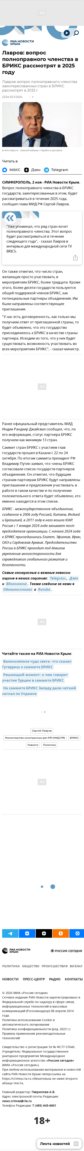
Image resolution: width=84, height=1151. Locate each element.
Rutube (44, 590)
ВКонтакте (16, 584)
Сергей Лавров (42, 730)
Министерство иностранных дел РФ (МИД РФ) (35, 737)
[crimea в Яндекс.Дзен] (44, 933)
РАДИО (55, 979)
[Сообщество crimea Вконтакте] (27, 933)
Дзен (74, 578)
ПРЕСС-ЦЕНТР (34, 979)
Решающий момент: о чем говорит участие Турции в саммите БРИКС (35, 678)
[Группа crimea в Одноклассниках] (61, 933)
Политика (49, 744)
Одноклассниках (17, 590)
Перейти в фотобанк (51, 150)
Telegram (57, 578)
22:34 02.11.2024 (12, 96)
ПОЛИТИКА (11, 966)
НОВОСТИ (10, 979)
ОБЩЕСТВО (30, 966)
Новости (33, 744)
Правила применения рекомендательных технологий (33, 1036)
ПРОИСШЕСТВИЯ (55, 966)
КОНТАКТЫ (74, 979)
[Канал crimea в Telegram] (10, 933)
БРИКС (74, 737)
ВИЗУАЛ (76, 966)
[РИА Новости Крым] (17, 43)
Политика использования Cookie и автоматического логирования (28, 1022)
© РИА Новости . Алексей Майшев (20, 150)
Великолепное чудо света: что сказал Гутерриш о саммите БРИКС (37, 664)
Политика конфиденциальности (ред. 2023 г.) (36, 1029)
